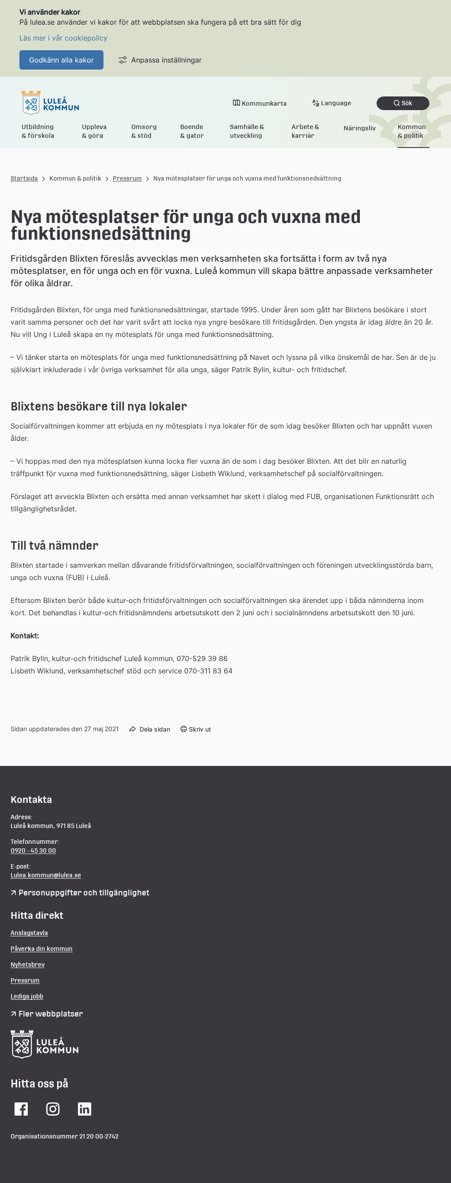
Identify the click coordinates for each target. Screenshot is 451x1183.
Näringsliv (360, 128)
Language (336, 103)
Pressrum (127, 178)
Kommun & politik (412, 131)
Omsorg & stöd (144, 131)
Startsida (24, 178)
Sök (407, 103)
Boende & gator (192, 131)
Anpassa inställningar (166, 59)
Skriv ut (200, 729)
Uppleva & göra (94, 131)
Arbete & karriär (305, 131)
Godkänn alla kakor (61, 59)
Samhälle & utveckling (247, 131)
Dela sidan (155, 729)
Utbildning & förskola (38, 131)
